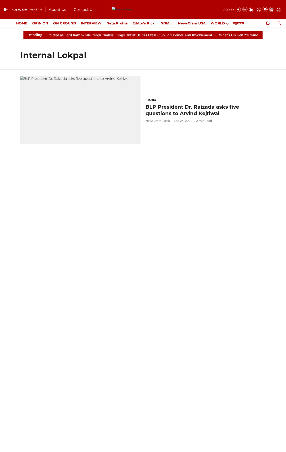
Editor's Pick (144, 23)
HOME (21, 23)
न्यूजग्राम (238, 23)
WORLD (218, 23)
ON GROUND (64, 23)
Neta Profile (117, 23)
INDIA (165, 23)
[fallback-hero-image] (80, 110)
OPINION (40, 23)
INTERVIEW (91, 23)
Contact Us (84, 9)
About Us (57, 9)
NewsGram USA (192, 23)
